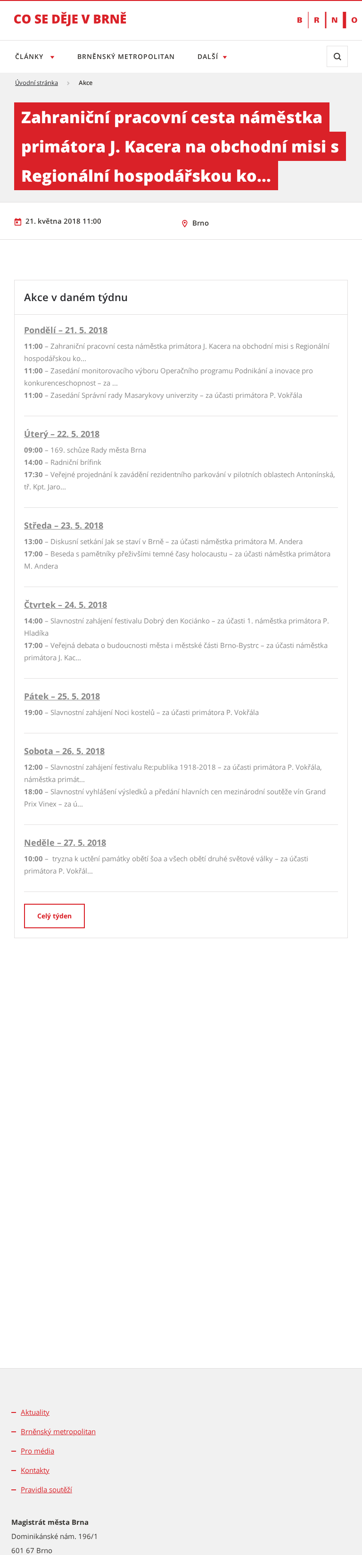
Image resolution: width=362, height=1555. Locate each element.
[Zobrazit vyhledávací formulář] (337, 56)
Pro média (37, 1450)
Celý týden (54, 915)
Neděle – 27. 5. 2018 (65, 842)
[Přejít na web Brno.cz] (322, 20)
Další (207, 56)
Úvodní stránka (36, 82)
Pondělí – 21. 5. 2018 (65, 330)
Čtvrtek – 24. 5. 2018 (65, 604)
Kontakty (35, 1470)
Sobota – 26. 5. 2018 (64, 750)
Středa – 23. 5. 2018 (63, 525)
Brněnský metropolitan (126, 56)
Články (30, 56)
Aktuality (35, 1412)
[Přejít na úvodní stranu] (70, 25)
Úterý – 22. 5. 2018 (61, 433)
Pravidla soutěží (46, 1489)
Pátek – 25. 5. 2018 (62, 696)
